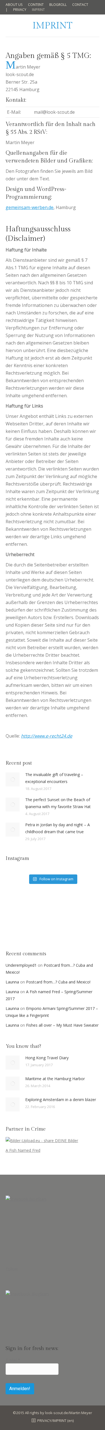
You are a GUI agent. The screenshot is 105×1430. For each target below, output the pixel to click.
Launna (12, 982)
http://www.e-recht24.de (46, 736)
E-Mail (13, 1360)
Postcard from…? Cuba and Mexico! (58, 982)
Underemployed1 (21, 965)
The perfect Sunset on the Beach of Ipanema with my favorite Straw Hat (58, 803)
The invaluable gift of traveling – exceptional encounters (54, 778)
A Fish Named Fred (23, 1150)
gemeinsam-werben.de (29, 207)
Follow (12, 1268)
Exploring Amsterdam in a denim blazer (60, 1099)
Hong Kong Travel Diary (47, 1057)
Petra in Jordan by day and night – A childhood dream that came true (57, 828)
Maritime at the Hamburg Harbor (55, 1078)
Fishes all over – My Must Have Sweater (62, 1025)
